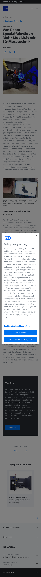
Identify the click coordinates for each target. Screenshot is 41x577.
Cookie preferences (20, 333)
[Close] (36, 235)
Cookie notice (9, 326)
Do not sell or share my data (20, 340)
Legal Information (22, 326)
